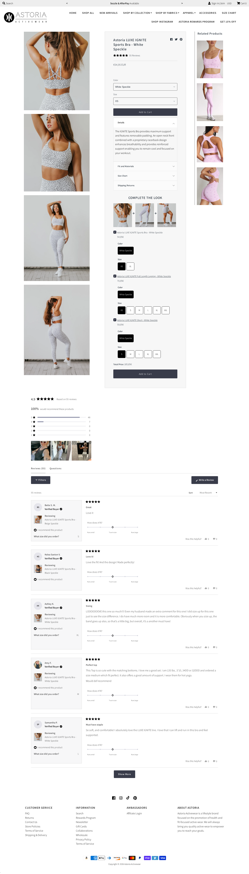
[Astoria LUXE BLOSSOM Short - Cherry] (210, 185)
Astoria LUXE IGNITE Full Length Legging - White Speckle (144, 276)
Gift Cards (81, 826)
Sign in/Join (218, 3)
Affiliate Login (134, 813)
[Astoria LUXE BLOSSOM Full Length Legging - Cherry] (210, 101)
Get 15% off (228, 21)
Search (80, 813)
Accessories (207, 12)
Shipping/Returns (126, 185)
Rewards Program (86, 818)
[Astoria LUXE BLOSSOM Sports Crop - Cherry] (210, 143)
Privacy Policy (83, 839)
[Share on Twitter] (176, 39)
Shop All (88, 12)
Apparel (188, 12)
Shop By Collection (136, 12)
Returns (29, 818)
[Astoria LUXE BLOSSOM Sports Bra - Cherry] (210, 58)
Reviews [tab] (38, 470)
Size (115, 94)
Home (73, 12)
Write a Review (208, 481)
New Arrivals (109, 12)
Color (115, 80)
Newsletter (82, 822)
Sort (191, 492)
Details (121, 122)
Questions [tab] (55, 470)
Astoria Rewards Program (197, 21)
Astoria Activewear (132, 864)
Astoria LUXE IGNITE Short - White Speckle (137, 320)
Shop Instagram (162, 21)
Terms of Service (34, 830)
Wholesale (82, 835)
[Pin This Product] (181, 39)
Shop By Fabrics (166, 12)
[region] (61, 451)
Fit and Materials (126, 166)
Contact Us (31, 822)
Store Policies (32, 826)
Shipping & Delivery (36, 835)
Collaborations (84, 830)
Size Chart (229, 12)
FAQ (27, 813)
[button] (126, 55)
